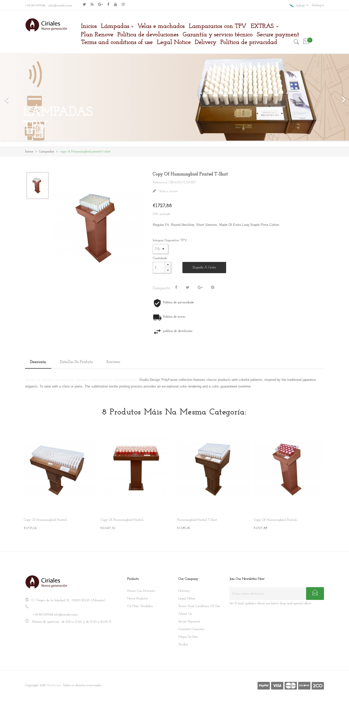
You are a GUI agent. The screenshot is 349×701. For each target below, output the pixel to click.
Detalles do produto (76, 362)
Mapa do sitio (188, 636)
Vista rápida (87, 504)
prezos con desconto (141, 591)
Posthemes (54, 685)
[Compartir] (176, 287)
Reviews (113, 362)
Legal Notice (186, 598)
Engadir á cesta (204, 267)
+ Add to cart (34, 527)
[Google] (92, 4)
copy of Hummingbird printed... (46, 520)
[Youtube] (115, 4)
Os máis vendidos (140, 606)
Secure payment (189, 621)
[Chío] (187, 287)
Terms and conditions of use (199, 606)
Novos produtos (137, 598)
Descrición (38, 362)
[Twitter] (84, 4)
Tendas (183, 644)
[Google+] (200, 287)
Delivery (184, 591)
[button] (26, 97)
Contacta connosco (191, 629)
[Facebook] (108, 4)
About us (185, 613)
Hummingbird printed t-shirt (197, 520)
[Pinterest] (212, 287)
